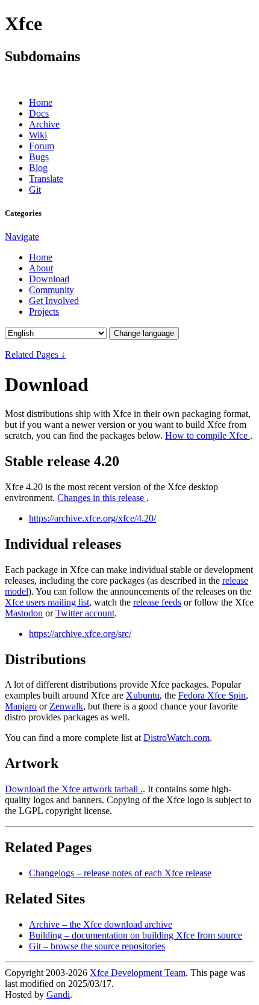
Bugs (39, 157)
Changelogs (120, 873)
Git (35, 189)
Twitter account (84, 613)
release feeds (157, 602)
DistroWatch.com (176, 737)
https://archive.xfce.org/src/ (80, 634)
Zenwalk (66, 706)
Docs (39, 113)
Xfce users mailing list (47, 602)
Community (51, 290)
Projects (44, 311)
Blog (38, 168)
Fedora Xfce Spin (212, 695)
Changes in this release (101, 498)
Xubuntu (143, 695)
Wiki (38, 135)
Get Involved (54, 301)
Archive (44, 124)
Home (40, 102)
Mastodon (24, 613)
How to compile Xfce (207, 435)
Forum (41, 146)
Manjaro (21, 706)
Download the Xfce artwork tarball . (74, 789)
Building (135, 935)
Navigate (22, 236)
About (41, 268)
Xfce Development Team (138, 973)
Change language (144, 333)
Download (49, 279)
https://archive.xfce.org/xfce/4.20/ (92, 518)
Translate (46, 178)
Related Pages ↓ (35, 354)
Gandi (58, 994)
